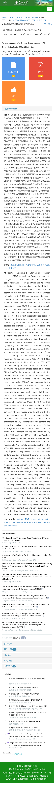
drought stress (10, 525)
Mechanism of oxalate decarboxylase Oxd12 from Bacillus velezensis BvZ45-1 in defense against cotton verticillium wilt (24, 597)
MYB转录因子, (21, 265)
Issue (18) (33, 17)
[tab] (27, 108)
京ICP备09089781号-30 (27, 766)
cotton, (21, 519)
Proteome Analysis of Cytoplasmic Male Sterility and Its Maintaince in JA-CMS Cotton (26, 548)
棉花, (13, 265)
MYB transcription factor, (37, 519)
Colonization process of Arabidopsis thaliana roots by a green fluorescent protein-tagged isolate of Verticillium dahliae (24, 615)
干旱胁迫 (12, 268)
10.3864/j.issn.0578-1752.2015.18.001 (29, 20)
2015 (17, 17)
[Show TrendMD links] (51, 637)
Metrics (7, 655)
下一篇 (47, 24)
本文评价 (8, 660)
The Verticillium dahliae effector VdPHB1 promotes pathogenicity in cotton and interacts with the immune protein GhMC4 (26, 588)
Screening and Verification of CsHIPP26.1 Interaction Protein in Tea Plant (26, 556)
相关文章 (9, 649)
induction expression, (14, 522)
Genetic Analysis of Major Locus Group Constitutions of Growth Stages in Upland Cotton (25, 539)
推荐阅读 (9, 666)
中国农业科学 (7, 17)
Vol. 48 (24, 17)
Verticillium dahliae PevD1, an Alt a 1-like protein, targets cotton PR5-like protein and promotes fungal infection (25, 606)
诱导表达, (32, 265)
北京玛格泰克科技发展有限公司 (27, 779)
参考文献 (8, 643)
